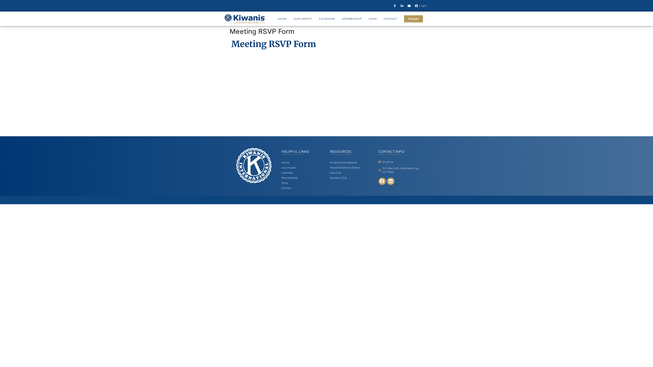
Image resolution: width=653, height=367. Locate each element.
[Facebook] (382, 181)
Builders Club (338, 177)
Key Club (335, 172)
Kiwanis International (343, 162)
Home (282, 18)
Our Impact (303, 18)
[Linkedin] (391, 181)
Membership (352, 18)
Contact (391, 18)
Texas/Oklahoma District (345, 167)
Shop (373, 18)
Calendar (327, 18)
